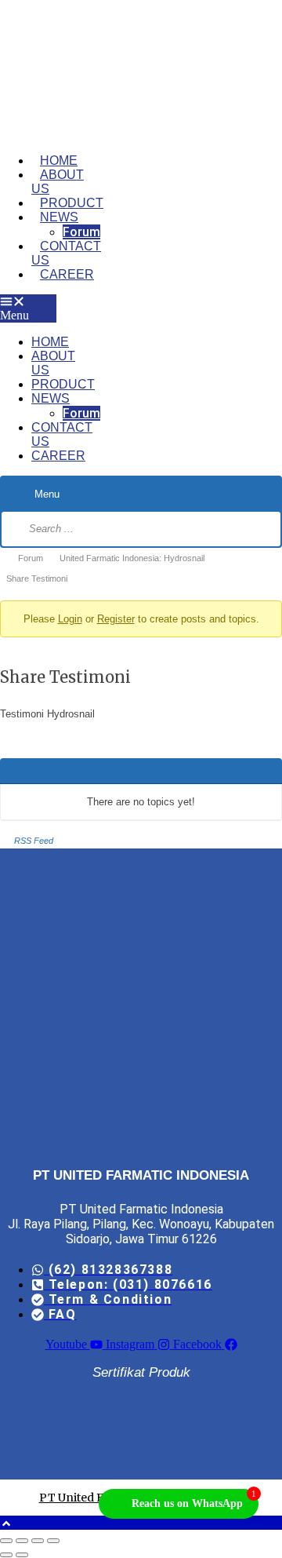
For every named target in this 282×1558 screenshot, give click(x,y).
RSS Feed (33, 840)
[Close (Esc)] (53, 1540)
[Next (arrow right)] (22, 1555)
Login (70, 619)
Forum (81, 231)
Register (116, 619)
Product (71, 203)
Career (67, 274)
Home (59, 160)
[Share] (37, 1540)
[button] (28, 308)
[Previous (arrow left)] (6, 1555)
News (59, 217)
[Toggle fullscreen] (22, 1540)
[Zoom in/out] (6, 1540)
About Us (57, 181)
